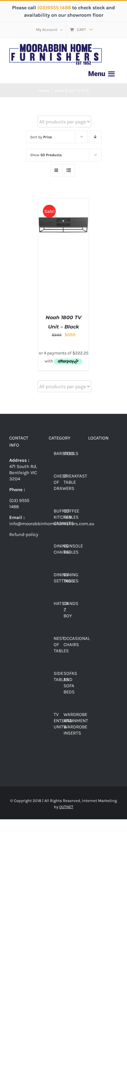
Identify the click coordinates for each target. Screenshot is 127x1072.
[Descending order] (95, 137)
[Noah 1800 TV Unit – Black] (63, 201)
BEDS (69, 453)
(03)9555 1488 (54, 8)
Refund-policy (23, 534)
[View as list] (69, 170)
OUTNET (66, 806)
